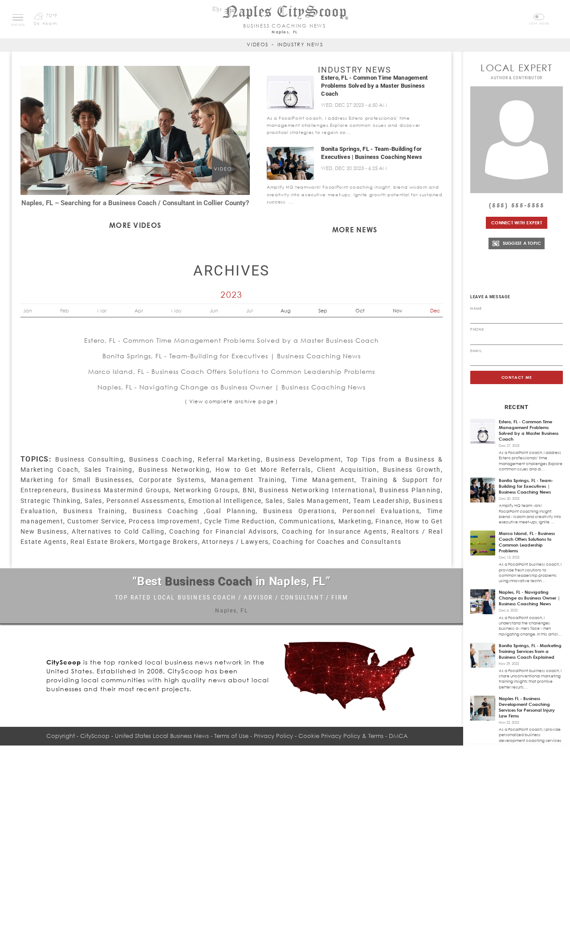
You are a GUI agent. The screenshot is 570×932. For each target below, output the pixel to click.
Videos (258, 44)
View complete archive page (231, 401)
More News (355, 229)
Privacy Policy (273, 735)
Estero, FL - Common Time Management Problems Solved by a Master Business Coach (374, 85)
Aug (285, 310)
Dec (435, 310)
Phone (477, 329)
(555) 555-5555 (517, 205)
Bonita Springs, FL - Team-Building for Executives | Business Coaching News (231, 356)
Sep (322, 310)
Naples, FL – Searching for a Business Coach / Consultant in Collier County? (135, 203)
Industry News (300, 44)
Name (476, 308)
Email (476, 350)
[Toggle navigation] (18, 17)
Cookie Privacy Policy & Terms (340, 735)
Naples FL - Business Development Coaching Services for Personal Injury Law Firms (527, 707)
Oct (360, 310)
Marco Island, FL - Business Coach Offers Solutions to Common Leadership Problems (231, 371)
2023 (231, 294)
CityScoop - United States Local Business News (144, 735)
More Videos (135, 225)
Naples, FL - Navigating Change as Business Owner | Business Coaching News (232, 387)
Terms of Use (231, 735)
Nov (397, 310)
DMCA (398, 735)
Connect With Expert (516, 222)
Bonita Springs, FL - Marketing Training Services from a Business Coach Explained (530, 651)
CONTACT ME (516, 377)
